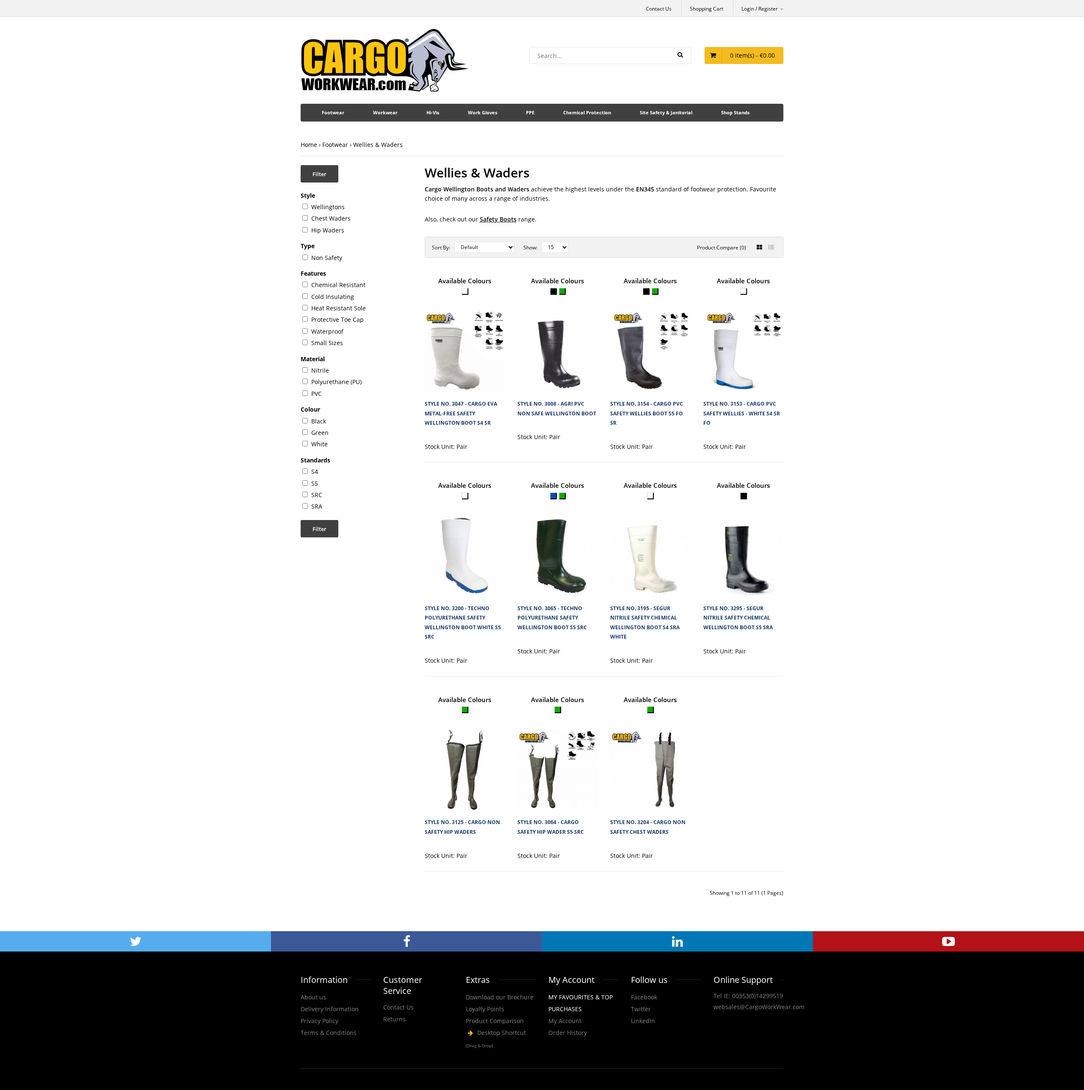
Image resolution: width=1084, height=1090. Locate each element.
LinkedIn (643, 1021)
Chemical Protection (587, 112)
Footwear (333, 112)
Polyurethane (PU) (336, 382)
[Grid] (759, 247)
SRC (316, 495)
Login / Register (760, 8)
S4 (314, 472)
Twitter (641, 1009)
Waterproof (327, 331)
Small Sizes (327, 343)
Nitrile (320, 370)
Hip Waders (327, 230)
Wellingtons (328, 207)
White (319, 444)
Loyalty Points (485, 1009)
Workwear (385, 112)
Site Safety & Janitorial (666, 112)
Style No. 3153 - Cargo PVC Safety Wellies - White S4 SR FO (741, 413)
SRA (316, 506)
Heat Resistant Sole (338, 308)
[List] (771, 247)
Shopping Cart (706, 8)
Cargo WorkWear (501, 1039)
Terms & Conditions (329, 1033)
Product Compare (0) (721, 247)
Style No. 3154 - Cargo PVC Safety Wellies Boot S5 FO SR (646, 413)
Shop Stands (735, 112)
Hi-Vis (432, 112)
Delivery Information (330, 1009)
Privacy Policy (319, 1021)
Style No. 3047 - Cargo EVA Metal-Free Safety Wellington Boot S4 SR (461, 413)
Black (318, 421)
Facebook (644, 997)
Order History (567, 1033)
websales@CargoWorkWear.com (759, 1007)
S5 (314, 483)
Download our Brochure (500, 997)
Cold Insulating (332, 297)
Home (309, 145)
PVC (316, 394)
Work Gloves (482, 112)
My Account (564, 1021)
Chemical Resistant (338, 285)
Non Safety (326, 258)
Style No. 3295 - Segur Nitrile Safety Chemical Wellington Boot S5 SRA (738, 618)
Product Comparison (495, 1021)
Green (320, 433)
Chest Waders (331, 218)
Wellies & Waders (378, 145)
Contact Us (659, 8)
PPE (530, 112)
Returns (394, 1019)
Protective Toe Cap (337, 319)
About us (313, 997)
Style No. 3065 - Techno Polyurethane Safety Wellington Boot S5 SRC (552, 618)
